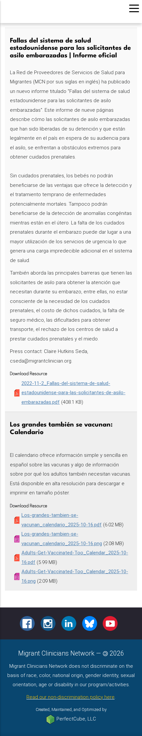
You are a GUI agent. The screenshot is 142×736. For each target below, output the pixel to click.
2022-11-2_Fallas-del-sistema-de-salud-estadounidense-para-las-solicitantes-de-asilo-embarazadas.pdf (73, 392)
